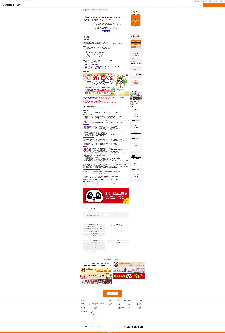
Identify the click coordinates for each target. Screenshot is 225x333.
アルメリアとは (136, 163)
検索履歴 (203, 1)
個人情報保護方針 (84, 311)
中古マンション (121, 304)
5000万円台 (133, 74)
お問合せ (221, 1)
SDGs (136, 171)
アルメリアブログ (94, 307)
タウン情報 (136, 174)
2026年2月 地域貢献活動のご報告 (94, 231)
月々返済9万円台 (139, 308)
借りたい (136, 140)
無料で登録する (135, 29)
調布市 (133, 41)
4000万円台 (139, 303)
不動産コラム (136, 176)
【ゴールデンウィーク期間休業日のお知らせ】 (94, 226)
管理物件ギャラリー (103, 304)
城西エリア (129, 308)
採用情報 (82, 310)
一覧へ (106, 214)
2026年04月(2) (94, 247)
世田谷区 (129, 307)
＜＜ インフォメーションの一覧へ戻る (89, 251)
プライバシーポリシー (97, 326)
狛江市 (138, 44)
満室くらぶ (102, 306)
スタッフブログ (83, 307)
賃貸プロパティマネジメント (95, 303)
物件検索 (82, 303)
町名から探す (137, 55)
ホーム (81, 326)
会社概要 (136, 109)
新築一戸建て (133, 63)
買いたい (136, 125)
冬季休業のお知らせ (94, 233)
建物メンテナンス (136, 147)
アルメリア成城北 (136, 158)
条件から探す (137, 53)
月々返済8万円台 (139, 307)
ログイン (215, 1)
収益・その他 (120, 306)
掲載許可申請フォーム (99, 179)
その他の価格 (138, 74)
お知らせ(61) (118, 240)
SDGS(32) (118, 242)
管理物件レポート (136, 143)
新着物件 (119, 308)
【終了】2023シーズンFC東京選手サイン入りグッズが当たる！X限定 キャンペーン (94, 215)
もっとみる (94, 235)
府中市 (138, 41)
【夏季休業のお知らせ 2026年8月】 (94, 224)
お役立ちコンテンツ (94, 314)
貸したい (136, 145)
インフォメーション (84, 306)
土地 (133, 66)
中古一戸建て (138, 63)
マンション (138, 66)
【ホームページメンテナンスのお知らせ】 (116, 214)
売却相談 (110, 303)
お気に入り (197, 1)
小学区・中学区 (121, 307)
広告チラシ (136, 132)
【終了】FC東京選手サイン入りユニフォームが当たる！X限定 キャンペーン (94, 229)
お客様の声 (83, 308)
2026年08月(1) (94, 240)
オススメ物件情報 (136, 127)
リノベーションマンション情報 (85, 304)
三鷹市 (133, 44)
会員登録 (209, 1)
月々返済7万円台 (139, 306)
